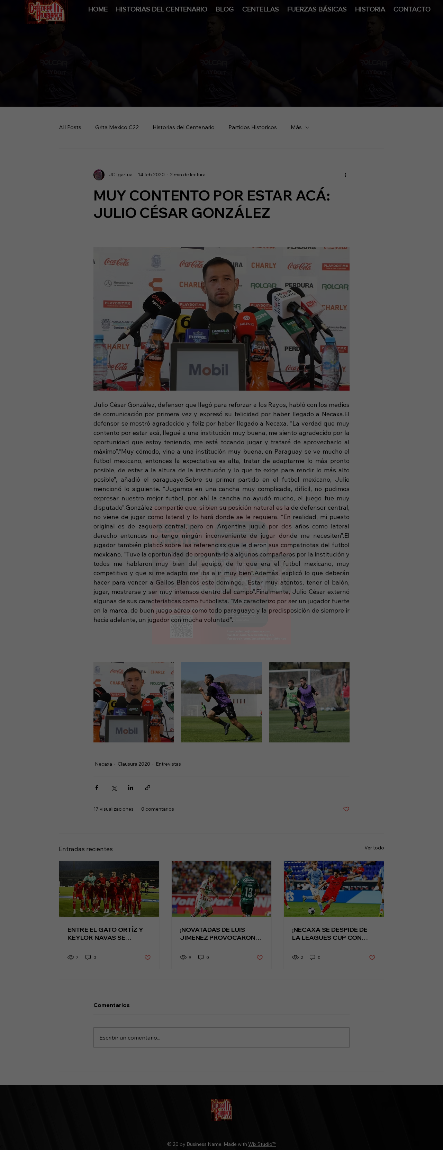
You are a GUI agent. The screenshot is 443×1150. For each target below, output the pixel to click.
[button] (301, 501)
